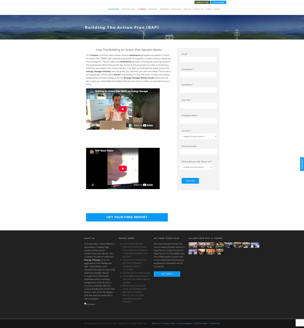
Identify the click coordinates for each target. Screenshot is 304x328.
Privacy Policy (168, 323)
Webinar (153, 9)
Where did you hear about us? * (197, 162)
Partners (176, 9)
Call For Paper (201, 323)
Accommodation (185, 323)
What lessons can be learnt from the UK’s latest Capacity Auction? (136, 279)
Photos (187, 9)
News (209, 9)
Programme (218, 2)
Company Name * (190, 115)
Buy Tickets (167, 274)
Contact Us (214, 323)
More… (217, 9)
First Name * (187, 69)
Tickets (142, 9)
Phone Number (189, 146)
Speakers (164, 9)
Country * (186, 131)
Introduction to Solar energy (136, 273)
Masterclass (128, 9)
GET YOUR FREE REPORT (126, 217)
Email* (185, 54)
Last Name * (187, 85)
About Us (199, 9)
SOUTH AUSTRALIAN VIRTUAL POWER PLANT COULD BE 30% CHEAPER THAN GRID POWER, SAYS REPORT (135, 250)
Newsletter (202, 2)
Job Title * (186, 100)
